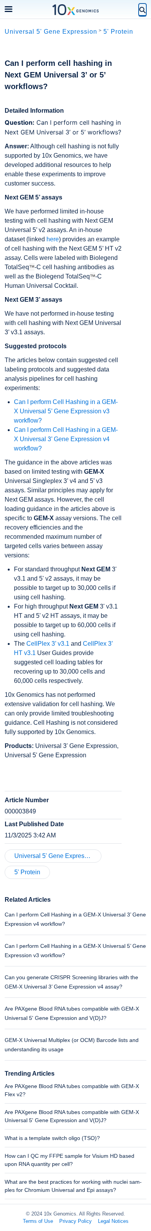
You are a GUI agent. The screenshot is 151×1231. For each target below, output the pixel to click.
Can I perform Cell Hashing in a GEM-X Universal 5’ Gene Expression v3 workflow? (66, 411)
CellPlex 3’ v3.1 (47, 643)
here (52, 239)
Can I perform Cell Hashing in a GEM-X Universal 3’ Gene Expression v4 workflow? (66, 439)
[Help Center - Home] (75, 9)
